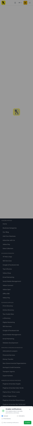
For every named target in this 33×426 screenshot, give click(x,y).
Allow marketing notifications (11, 422)
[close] (29, 409)
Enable (27, 422)
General (5, 416)
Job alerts (22, 416)
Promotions (7, 418)
